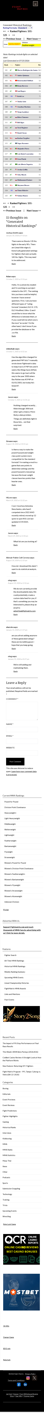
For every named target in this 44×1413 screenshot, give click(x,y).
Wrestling (7, 1216)
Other (5, 1172)
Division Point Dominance (15, 807)
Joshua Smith (12, 233)
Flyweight (8, 852)
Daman (16, 1394)
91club (6, 910)
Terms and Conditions (16, 1380)
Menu (35, 3)
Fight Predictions (10, 1111)
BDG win (6, 1348)
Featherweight (10, 841)
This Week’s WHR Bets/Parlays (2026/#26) (20, 1052)
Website (10, 747)
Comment (12, 699)
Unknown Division (11, 902)
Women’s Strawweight (13, 891)
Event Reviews (9, 1105)
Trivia (5, 1205)
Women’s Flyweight (12, 885)
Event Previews (9, 1099)
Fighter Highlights (10, 1116)
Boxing (5, 1088)
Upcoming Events (10, 1211)
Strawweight (9, 857)
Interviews (7, 1133)
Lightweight (9, 835)
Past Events (9, 1000)
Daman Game (8, 1337)
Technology (7, 1194)
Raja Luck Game (9, 1224)
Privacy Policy (30, 1374)
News (5, 1166)
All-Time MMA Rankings (14, 961)
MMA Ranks (7, 1150)
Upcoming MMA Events (13, 977)
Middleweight (10, 824)
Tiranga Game (28, 1396)
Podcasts (6, 1177)
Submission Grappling (11, 1188)
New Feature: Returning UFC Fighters (18, 1066)
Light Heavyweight (12, 818)
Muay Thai (7, 1161)
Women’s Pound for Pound (15, 863)
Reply (14, 264)
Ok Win (6, 1326)
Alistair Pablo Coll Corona (17, 557)
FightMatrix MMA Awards (15, 988)
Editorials (7, 1094)
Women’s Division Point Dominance (18, 868)
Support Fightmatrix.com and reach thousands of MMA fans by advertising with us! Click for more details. (22, 930)
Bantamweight (10, 846)
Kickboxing (7, 1138)
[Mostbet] (21, 1310)
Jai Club (9, 1394)
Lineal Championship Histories (16, 983)
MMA (5, 1144)
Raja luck (6, 1360)
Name (9, 724)
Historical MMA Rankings (14, 966)
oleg (10, 580)
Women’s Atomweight (13, 896)
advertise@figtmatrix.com (24, 611)
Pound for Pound (11, 802)
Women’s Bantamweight (14, 879)
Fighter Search (10, 955)
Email (9, 736)
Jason (10, 397)
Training (6, 1200)
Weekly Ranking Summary (14, 972)
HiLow (9, 497)
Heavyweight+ (10, 813)
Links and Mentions (12, 994)
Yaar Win (18, 1396)
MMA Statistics (9, 1155)
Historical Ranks (9, 1127)
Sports (5, 1183)
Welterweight (10, 829)
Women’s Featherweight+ (14, 874)
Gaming (6, 1122)
